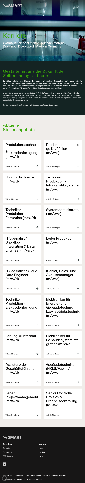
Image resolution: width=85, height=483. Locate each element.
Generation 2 (7, 452)
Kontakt (42, 456)
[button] (4, 478)
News (41, 448)
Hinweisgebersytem (33, 475)
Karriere (42, 452)
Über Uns (42, 444)
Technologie (7, 444)
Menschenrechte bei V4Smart (54, 475)
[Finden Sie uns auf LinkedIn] (4, 464)
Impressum (19, 475)
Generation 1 (7, 448)
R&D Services (8, 456)
